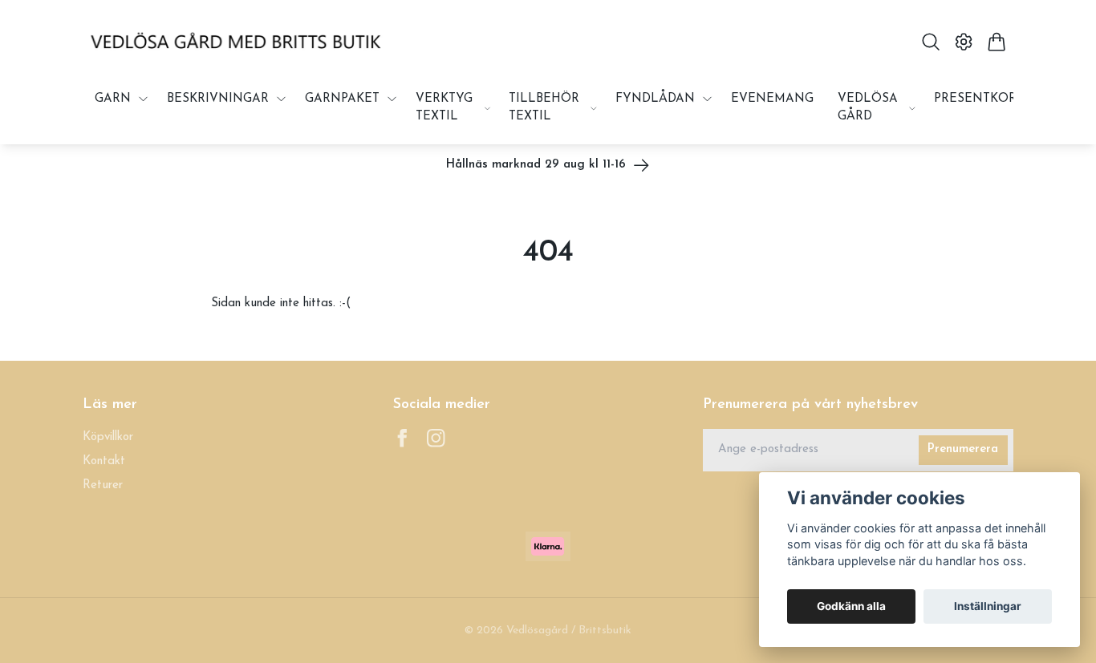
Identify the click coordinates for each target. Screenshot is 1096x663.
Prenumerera (963, 449)
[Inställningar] (964, 41)
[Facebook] (402, 438)
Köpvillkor (108, 437)
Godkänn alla (851, 606)
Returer (103, 485)
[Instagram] (436, 438)
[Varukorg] (996, 41)
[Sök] (930, 41)
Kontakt (104, 461)
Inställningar (987, 606)
